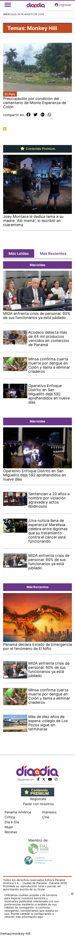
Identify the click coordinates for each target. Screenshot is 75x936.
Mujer (9, 827)
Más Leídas (19, 253)
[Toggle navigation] (7, 5)
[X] (43, 779)
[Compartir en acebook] (28, 115)
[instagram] (56, 779)
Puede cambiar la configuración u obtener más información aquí (29, 915)
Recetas (11, 832)
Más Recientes (53, 253)
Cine (45, 817)
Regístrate (38, 799)
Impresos (49, 812)
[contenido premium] (37, 792)
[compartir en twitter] (35, 115)
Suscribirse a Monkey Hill (4, 129)
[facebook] (38, 779)
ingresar (65, 5)
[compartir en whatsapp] (49, 115)
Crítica (10, 817)
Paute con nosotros (38, 804)
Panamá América (18, 812)
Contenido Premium (40, 149)
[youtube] (50, 779)
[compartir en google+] (43, 115)
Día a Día (12, 822)
